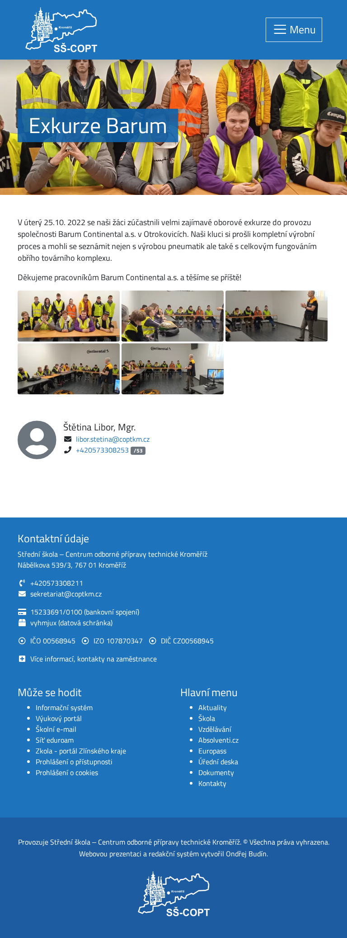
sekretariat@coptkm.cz (66, 593)
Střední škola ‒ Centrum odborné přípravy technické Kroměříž (145, 841)
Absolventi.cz (218, 740)
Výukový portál (59, 718)
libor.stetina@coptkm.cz (113, 439)
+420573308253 (102, 449)
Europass (212, 750)
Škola (206, 718)
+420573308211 (56, 583)
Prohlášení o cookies (67, 772)
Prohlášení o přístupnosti (74, 761)
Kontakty (212, 783)
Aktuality (212, 707)
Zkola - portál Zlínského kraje (81, 750)
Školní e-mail (56, 729)
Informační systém (64, 707)
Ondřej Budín (246, 853)
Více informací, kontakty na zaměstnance (93, 658)
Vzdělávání (214, 729)
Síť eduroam (55, 740)
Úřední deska (218, 761)
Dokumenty (216, 772)
